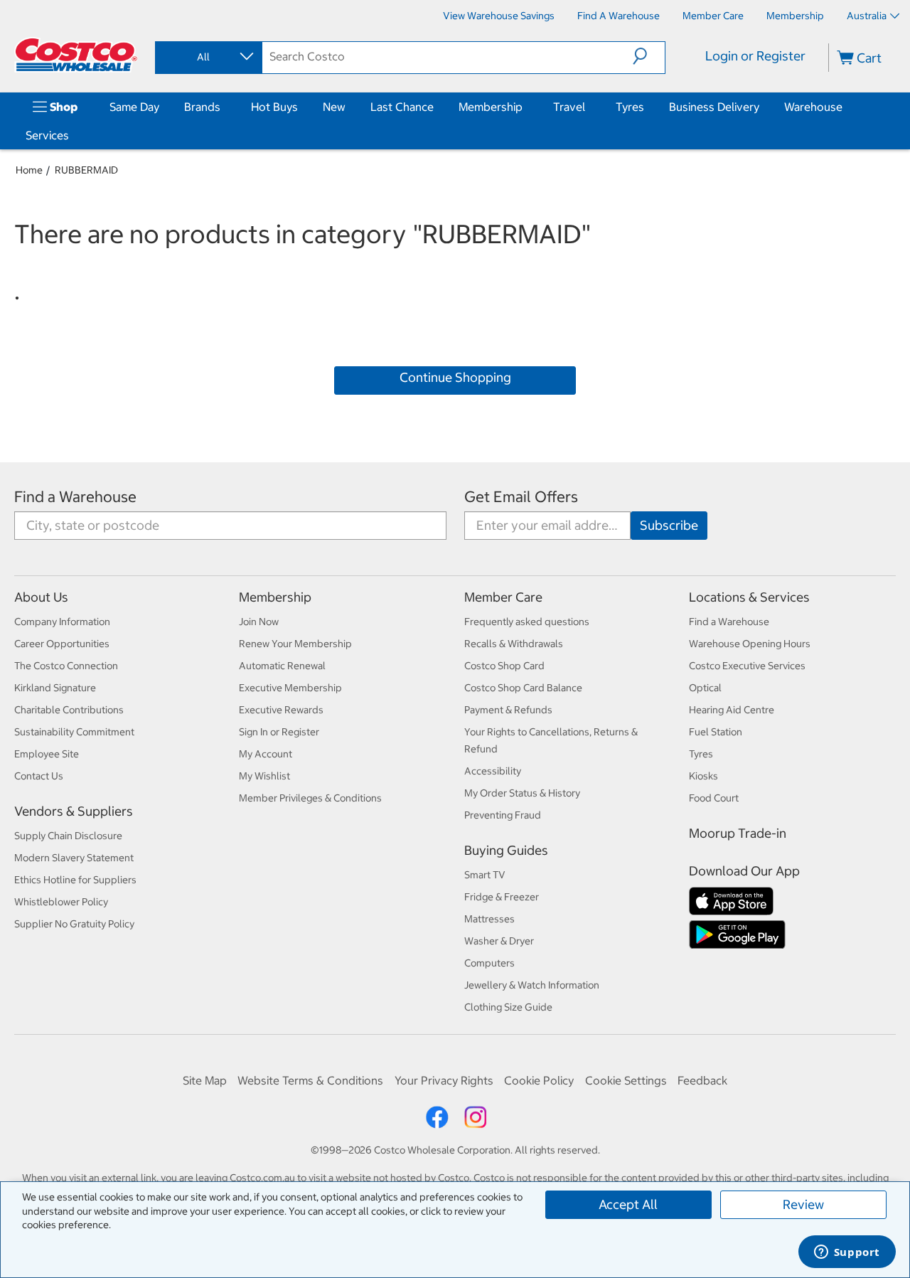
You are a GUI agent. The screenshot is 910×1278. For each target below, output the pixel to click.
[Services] (72, 135)
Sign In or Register (279, 731)
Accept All (628, 1204)
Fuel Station (715, 731)
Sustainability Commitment (74, 731)
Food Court (714, 798)
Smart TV (484, 874)
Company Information (62, 621)
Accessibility (492, 771)
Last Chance (402, 107)
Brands (202, 107)
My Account (265, 753)
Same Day (134, 107)
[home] (76, 55)
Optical (705, 687)
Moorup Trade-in (737, 833)
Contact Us (38, 776)
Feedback (702, 1080)
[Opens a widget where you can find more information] (847, 1253)
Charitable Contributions (69, 709)
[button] (649, 56)
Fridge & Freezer (501, 896)
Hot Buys (274, 107)
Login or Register (755, 56)
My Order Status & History (522, 793)
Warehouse (813, 107)
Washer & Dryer (499, 940)
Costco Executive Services (747, 665)
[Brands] (223, 107)
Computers (489, 963)
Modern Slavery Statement (74, 857)
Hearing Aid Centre (731, 709)
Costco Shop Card (504, 665)
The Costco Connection (66, 665)
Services (47, 135)
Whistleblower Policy (61, 901)
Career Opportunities (61, 643)
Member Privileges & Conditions (310, 798)
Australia (867, 15)
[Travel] (588, 107)
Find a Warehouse (75, 496)
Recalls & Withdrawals (513, 643)
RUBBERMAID (86, 170)
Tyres (630, 107)
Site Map (205, 1080)
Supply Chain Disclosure (68, 835)
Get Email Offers (521, 496)
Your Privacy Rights (444, 1080)
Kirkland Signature (55, 687)
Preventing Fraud (502, 815)
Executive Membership (290, 687)
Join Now (259, 621)
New (334, 107)
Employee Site (46, 753)
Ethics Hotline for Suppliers (75, 879)
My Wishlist (264, 776)
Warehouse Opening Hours (749, 643)
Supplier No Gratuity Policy (74, 923)
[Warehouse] (845, 107)
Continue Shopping (455, 377)
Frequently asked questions (526, 621)
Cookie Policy (539, 1080)
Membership (491, 107)
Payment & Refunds (508, 709)
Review (803, 1204)
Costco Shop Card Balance (523, 687)
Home (29, 170)
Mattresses (489, 918)
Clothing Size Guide (508, 1007)
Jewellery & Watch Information (531, 985)
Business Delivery (714, 107)
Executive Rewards (281, 709)
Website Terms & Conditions (310, 1080)
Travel (569, 107)
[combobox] (207, 57)
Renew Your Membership (295, 643)
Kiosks (703, 776)
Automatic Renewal (282, 665)
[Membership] (525, 107)
